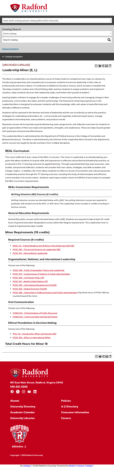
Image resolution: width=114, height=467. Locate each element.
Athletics (17, 446)
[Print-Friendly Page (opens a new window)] (106, 65)
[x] (18, 391)
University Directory (22, 406)
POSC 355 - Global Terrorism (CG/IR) (30, 288)
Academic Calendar (22, 412)
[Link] (19, 434)
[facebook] (12, 391)
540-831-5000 (19, 386)
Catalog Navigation (14, 56)
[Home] (28, 8)
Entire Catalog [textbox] (9, 33)
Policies (66, 400)
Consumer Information (75, 412)
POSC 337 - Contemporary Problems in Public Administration (41, 273)
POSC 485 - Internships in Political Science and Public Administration (45, 292)
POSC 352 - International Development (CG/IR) (35, 284)
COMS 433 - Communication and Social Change (35, 316)
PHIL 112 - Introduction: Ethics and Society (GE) (34, 333)
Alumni (14, 400)
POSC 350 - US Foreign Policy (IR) (28, 277)
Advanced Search (10, 48)
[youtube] (29, 391)
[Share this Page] (103, 65)
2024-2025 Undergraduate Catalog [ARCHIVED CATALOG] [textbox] (30, 20)
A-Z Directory (69, 406)
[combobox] (57, 20)
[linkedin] (35, 391)
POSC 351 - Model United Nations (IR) (30, 281)
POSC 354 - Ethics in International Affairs (32, 337)
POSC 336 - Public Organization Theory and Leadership (38, 270)
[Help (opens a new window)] (110, 65)
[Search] (109, 40)
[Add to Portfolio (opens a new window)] (99, 65)
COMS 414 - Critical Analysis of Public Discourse (35, 312)
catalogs (27, 465)
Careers (66, 418)
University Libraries (22, 418)
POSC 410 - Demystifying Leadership (30, 253)
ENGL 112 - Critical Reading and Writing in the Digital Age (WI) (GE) (43, 245)
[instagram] (23, 391)
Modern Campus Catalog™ (81, 465)
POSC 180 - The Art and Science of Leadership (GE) (36, 249)
